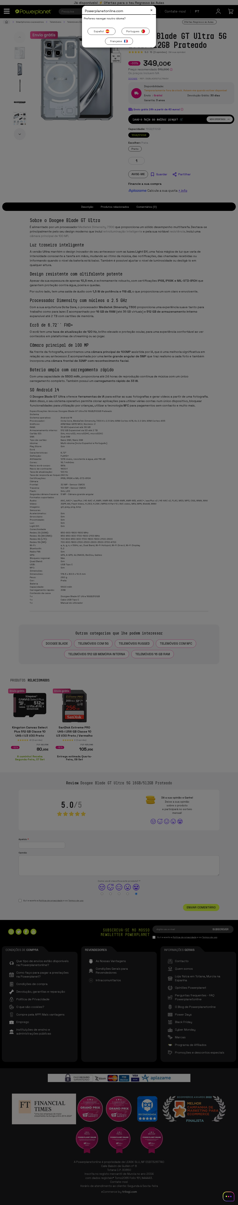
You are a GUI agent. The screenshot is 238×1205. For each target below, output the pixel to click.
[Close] (151, 10)
